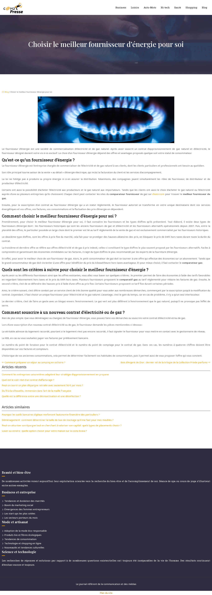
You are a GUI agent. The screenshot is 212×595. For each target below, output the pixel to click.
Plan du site (106, 592)
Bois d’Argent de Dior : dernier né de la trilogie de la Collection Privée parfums (164, 362)
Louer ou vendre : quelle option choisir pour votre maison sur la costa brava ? (44, 430)
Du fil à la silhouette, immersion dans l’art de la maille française (36, 390)
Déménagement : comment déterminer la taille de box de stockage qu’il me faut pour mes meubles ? (57, 419)
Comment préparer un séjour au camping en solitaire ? (35, 362)
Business (120, 7)
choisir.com (158, 194)
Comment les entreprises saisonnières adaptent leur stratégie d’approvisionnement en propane (55, 374)
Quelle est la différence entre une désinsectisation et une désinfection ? (41, 396)
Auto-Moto (150, 7)
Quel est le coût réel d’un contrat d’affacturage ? (28, 379)
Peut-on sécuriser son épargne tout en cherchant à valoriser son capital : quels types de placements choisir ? (62, 425)
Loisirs (135, 7)
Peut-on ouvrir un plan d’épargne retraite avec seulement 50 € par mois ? (42, 385)
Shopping (191, 7)
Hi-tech (165, 7)
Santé (177, 7)
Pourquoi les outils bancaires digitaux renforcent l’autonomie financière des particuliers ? (51, 414)
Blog (204, 7)
